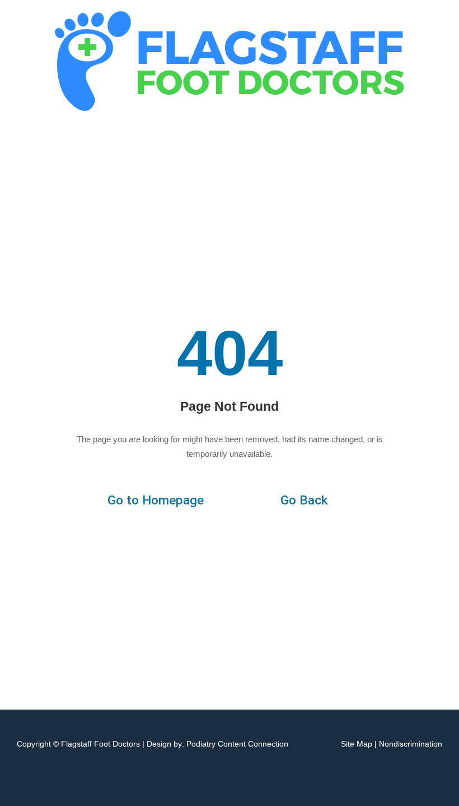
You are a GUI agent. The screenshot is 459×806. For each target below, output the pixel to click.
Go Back (303, 500)
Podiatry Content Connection (237, 743)
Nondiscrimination (410, 743)
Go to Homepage (155, 500)
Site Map (356, 743)
